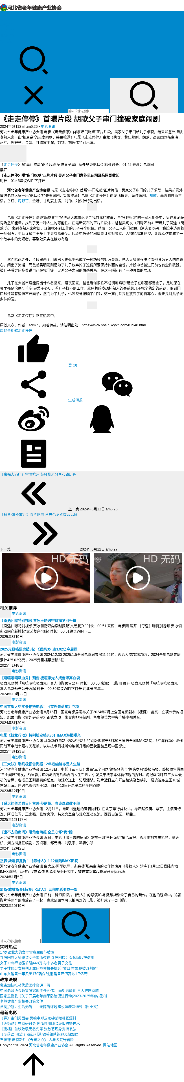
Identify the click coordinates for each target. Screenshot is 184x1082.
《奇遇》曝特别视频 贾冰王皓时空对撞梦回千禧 (38, 620)
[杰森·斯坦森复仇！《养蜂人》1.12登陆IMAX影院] (6, 854)
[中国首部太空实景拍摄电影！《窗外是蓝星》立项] (6, 700)
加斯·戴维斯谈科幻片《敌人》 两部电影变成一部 (38, 889)
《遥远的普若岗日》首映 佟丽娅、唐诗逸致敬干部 (40, 803)
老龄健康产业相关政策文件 (21, 1001)
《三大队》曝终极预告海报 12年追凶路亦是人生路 (40, 764)
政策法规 (7, 20)
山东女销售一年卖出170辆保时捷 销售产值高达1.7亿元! (44, 974)
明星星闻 (7, 30)
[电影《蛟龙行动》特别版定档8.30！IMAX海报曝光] (6, 728)
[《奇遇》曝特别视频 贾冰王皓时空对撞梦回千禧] (6, 614)
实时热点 (7, 41)
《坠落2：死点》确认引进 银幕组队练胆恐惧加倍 (39, 1034)
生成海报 (75, 400)
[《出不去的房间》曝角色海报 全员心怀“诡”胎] (6, 825)
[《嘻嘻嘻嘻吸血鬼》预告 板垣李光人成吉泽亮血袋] (6, 671)
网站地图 (110, 1045)
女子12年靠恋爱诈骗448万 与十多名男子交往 (36, 963)
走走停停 (11, 165)
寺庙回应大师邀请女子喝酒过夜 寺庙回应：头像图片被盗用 (47, 958)
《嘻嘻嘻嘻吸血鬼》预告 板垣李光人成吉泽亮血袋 (40, 678)
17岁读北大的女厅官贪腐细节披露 (27, 952)
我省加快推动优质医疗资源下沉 (25, 985)
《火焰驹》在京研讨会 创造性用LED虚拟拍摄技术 (40, 1024)
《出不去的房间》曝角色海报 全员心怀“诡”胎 (36, 832)
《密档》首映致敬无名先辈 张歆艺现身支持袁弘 (38, 1029)
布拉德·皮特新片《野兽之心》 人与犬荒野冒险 (37, 1040)
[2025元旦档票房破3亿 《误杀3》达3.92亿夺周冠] (6, 642)
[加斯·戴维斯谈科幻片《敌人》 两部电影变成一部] (6, 883)
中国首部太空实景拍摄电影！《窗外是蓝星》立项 (39, 707)
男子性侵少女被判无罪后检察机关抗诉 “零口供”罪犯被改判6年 (49, 968)
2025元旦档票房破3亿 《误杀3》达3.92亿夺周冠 (38, 649)
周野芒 (23, 201)
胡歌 (153, 195)
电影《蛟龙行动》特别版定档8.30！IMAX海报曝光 (40, 735)
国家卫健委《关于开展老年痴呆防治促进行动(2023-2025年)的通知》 (54, 996)
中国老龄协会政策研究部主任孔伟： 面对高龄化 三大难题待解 (49, 991)
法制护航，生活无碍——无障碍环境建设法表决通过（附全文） (50, 1007)
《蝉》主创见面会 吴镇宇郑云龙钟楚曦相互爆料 (38, 1018)
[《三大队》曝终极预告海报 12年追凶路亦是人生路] (6, 757)
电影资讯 (7, 36)
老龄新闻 (7, 25)
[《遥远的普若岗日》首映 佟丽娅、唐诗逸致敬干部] (6, 796)
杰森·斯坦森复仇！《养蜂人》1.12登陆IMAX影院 (39, 861)
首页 (3, 14)
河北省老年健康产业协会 (48, 1045)
